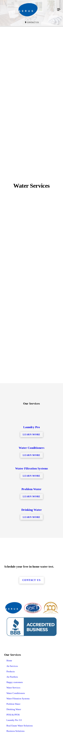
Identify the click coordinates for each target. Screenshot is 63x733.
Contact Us (33, 22)
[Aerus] (28, 10)
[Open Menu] (59, 9)
